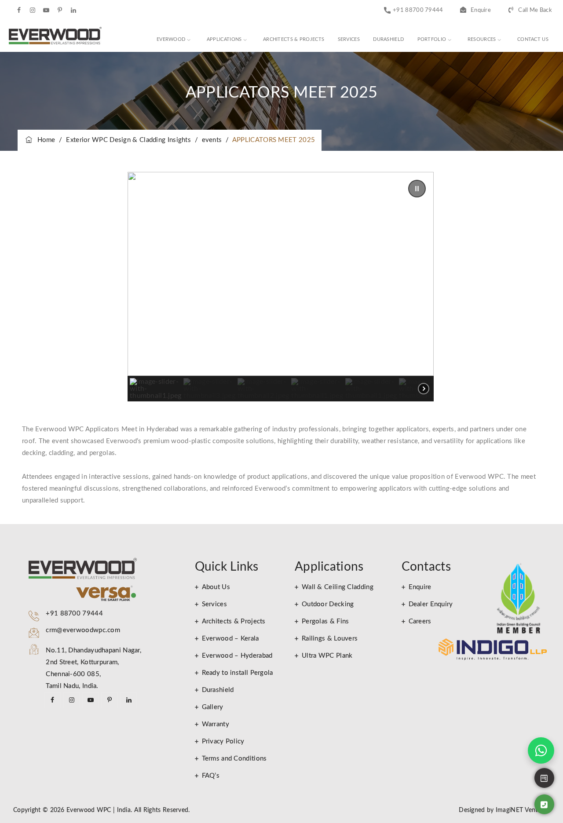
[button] (417, 188)
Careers (420, 621)
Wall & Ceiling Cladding (337, 587)
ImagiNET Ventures (522, 810)
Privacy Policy (223, 741)
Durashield (388, 39)
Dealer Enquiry (431, 604)
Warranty (215, 724)
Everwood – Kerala (230, 638)
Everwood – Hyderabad (237, 655)
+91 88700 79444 (418, 10)
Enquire (481, 10)
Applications (224, 39)
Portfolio (431, 39)
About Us (216, 587)
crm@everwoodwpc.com (83, 630)
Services (349, 39)
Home (44, 140)
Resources (482, 39)
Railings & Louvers (330, 638)
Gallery (212, 707)
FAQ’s (211, 775)
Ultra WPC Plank (327, 655)
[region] (281, 286)
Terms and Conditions (234, 758)
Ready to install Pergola (237, 673)
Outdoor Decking (328, 604)
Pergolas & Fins (325, 621)
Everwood (171, 39)
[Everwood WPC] (55, 36)
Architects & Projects (293, 39)
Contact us (532, 39)
